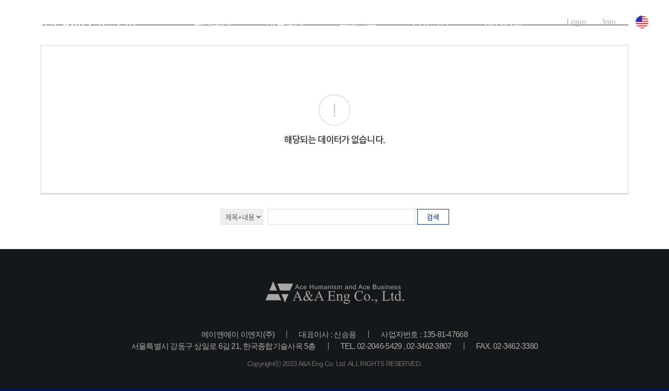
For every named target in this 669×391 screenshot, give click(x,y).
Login (576, 22)
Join (608, 22)
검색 (433, 217)
